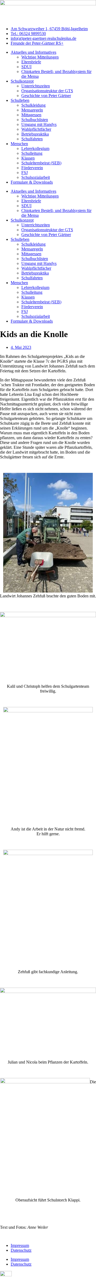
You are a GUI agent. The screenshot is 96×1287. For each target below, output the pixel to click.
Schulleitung (31, 153)
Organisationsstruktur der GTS (47, 90)
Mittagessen (31, 115)
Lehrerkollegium (35, 148)
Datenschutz (21, 1250)
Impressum (20, 1245)
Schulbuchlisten (34, 119)
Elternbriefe (31, 62)
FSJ (24, 172)
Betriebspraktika (35, 134)
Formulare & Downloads (32, 182)
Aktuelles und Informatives (33, 52)
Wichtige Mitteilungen (40, 57)
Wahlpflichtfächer (36, 129)
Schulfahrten (32, 139)
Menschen (19, 143)
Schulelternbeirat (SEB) (41, 163)
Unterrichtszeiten (35, 86)
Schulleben (20, 100)
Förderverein (32, 167)
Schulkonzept (22, 81)
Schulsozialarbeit (35, 177)
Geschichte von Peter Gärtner (46, 95)
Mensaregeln (32, 110)
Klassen (28, 158)
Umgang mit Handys (39, 124)
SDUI (26, 66)
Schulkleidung (33, 105)
